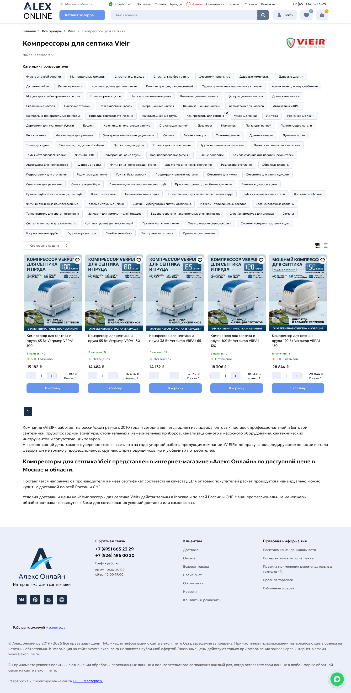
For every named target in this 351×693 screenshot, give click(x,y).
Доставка (144, 4)
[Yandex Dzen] (62, 599)
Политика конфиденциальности (289, 550)
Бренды (176, 4)
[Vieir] (226, 113)
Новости (190, 591)
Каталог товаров (79, 15)
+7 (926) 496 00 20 (114, 555)
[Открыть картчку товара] (53, 292)
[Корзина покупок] (322, 15)
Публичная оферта (278, 588)
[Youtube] (48, 599)
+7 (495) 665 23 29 (114, 549)
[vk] (22, 599)
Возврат (235, 4)
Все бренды (52, 31)
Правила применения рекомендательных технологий (297, 569)
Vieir (71, 31)
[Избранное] (306, 15)
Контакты (268, 4)
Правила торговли (278, 580)
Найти (263, 15)
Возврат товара (196, 566)
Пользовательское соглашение (288, 558)
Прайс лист (124, 4)
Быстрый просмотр (52, 324)
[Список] (325, 245)
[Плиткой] (317, 245)
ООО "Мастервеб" (88, 681)
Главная (29, 31)
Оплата (160, 4)
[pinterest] (35, 599)
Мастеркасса (55, 627)
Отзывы (251, 4)
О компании (215, 4)
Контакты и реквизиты (202, 600)
